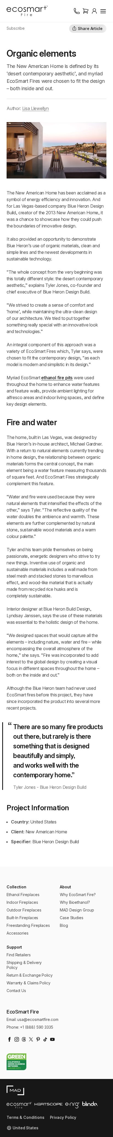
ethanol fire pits (57, 377)
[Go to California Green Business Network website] (16, 1061)
